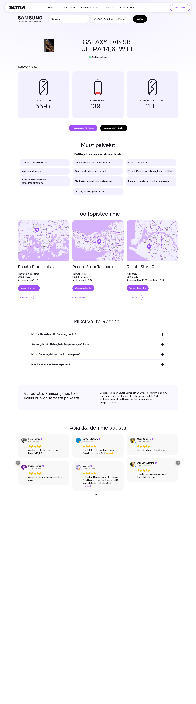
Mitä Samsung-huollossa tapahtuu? (50, 364)
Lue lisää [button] (87, 486)
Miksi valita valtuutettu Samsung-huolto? (53, 334)
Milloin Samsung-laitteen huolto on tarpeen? (55, 354)
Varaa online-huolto (113, 128)
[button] (18, 463)
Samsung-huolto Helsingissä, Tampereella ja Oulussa (60, 344)
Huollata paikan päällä (83, 128)
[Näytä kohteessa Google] (24, 440)
